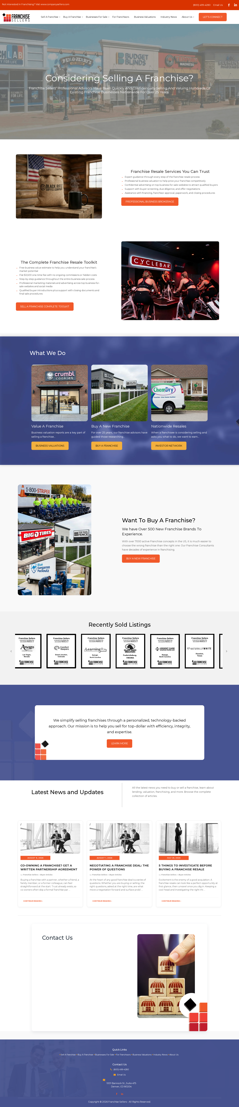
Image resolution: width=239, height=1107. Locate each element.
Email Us (218, 5)
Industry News (160, 1054)
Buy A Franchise (85, 1054)
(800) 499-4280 (202, 5)
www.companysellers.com (55, 4)
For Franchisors (123, 1054)
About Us (173, 1054)
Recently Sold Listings (120, 624)
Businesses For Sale (104, 1054)
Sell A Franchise (68, 1054)
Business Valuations (142, 1054)
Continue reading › (33, 901)
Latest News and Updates (67, 792)
